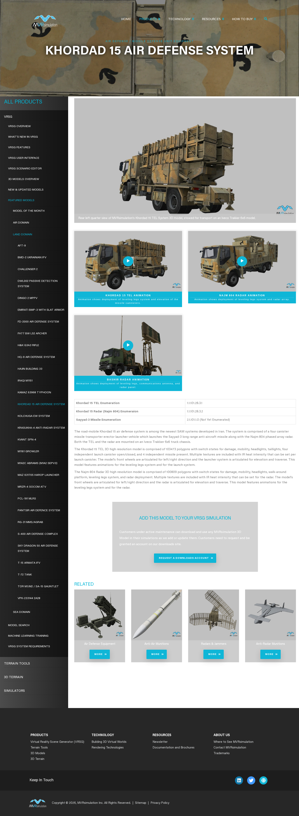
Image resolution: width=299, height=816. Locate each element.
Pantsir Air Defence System (39, 510)
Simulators (14, 691)
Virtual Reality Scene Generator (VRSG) (57, 742)
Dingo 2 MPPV (27, 298)
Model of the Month (29, 211)
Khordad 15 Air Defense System (41, 404)
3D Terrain (13, 677)
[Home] (45, 18)
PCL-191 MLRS (27, 498)
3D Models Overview (23, 179)
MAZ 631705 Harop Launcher (38, 475)
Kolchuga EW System (34, 416)
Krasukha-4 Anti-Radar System (41, 428)
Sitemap (140, 803)
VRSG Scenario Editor (25, 168)
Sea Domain (21, 612)
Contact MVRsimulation (230, 747)
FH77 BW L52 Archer (32, 333)
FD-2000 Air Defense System (38, 321)
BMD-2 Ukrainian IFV (32, 257)
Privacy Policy (160, 803)
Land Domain (22, 234)
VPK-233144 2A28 (29, 598)
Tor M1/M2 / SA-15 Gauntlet (38, 586)
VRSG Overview (19, 126)
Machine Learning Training (28, 636)
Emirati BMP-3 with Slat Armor (41, 310)
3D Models (38, 753)
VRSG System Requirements (29, 646)
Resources (211, 19)
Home (126, 19)
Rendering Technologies (108, 747)
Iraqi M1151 (25, 380)
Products (148, 19)
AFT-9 (22, 245)
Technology (179, 19)
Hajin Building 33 (30, 369)
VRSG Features (19, 147)
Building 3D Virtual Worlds (109, 742)
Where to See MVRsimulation (233, 742)
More (98, 654)
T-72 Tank (25, 574)
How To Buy (242, 19)
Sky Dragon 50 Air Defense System (38, 549)
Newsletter (160, 742)
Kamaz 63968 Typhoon (34, 392)
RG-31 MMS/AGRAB (30, 522)
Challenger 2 (28, 269)
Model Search (18, 625)
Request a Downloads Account (184, 558)
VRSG (8, 117)
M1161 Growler (28, 451)
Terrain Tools (17, 663)
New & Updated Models (26, 189)
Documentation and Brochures (173, 747)
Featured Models (21, 200)
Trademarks (222, 753)
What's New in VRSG (23, 137)
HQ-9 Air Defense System (36, 357)
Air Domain (21, 222)
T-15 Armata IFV (29, 563)
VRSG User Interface (23, 158)
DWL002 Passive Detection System (38, 284)
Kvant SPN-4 (27, 439)
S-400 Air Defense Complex (38, 534)
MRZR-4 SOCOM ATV (32, 487)
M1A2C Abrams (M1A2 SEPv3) (37, 463)
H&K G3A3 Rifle (28, 345)
